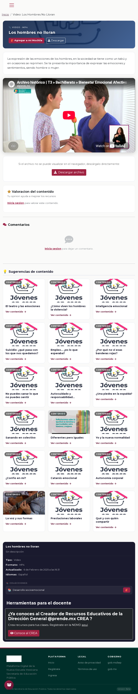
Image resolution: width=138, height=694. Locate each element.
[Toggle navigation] (11, 5)
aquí (85, 625)
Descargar (57, 40)
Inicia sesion (15, 203)
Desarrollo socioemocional (28, 589)
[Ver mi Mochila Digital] (9, 685)
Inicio (5, 14)
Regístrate (54, 669)
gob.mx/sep (114, 662)
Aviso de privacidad (89, 662)
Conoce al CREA (25, 633)
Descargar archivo (71, 172)
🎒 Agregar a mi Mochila (26, 40)
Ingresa (52, 675)
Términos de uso (87, 669)
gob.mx (112, 669)
